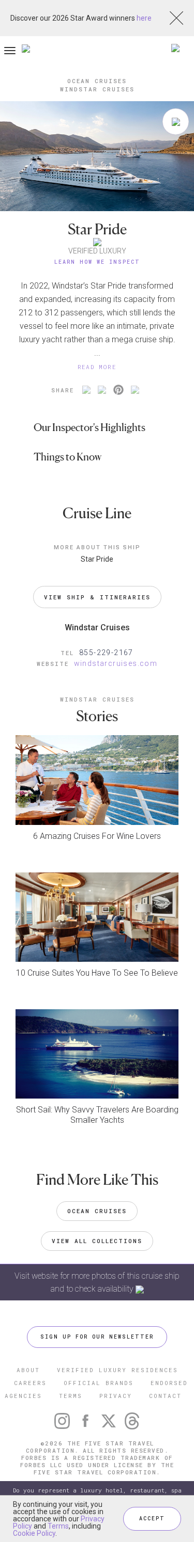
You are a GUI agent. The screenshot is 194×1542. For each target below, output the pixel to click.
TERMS (70, 1396)
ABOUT (28, 1370)
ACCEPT (152, 1518)
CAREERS (30, 1383)
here (144, 18)
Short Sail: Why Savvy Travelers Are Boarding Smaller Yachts (97, 1115)
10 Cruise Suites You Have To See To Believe (97, 973)
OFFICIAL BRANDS (98, 1383)
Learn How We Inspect (97, 262)
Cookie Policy (34, 1533)
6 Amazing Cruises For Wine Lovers (97, 836)
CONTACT (165, 1396)
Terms (58, 1526)
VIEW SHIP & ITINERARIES (97, 597)
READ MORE (97, 367)
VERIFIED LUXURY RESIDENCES (117, 1370)
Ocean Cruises (97, 1211)
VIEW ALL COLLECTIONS (97, 1241)
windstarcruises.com (116, 663)
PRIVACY (115, 1396)
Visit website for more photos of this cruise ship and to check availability (97, 1282)
